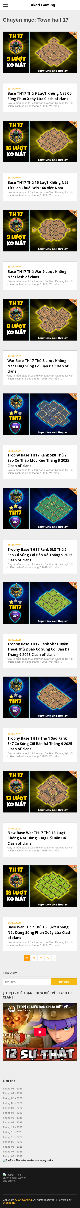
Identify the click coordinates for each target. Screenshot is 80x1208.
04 (48, 958)
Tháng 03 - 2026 (13, 1112)
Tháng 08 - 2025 (13, 1146)
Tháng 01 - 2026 (13, 1122)
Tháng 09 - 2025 (13, 1141)
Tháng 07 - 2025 (13, 1151)
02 (34, 958)
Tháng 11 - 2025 (12, 1132)
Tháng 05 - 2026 (13, 1103)
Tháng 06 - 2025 (13, 1156)
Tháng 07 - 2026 (13, 1093)
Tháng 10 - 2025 (13, 1136)
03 (41, 958)
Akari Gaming (43, 5)
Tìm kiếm (64, 981)
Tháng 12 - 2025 (13, 1127)
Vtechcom (9, 1202)
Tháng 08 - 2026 (13, 1088)
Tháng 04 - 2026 (13, 1107)
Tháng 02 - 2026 (13, 1117)
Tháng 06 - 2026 (13, 1098)
